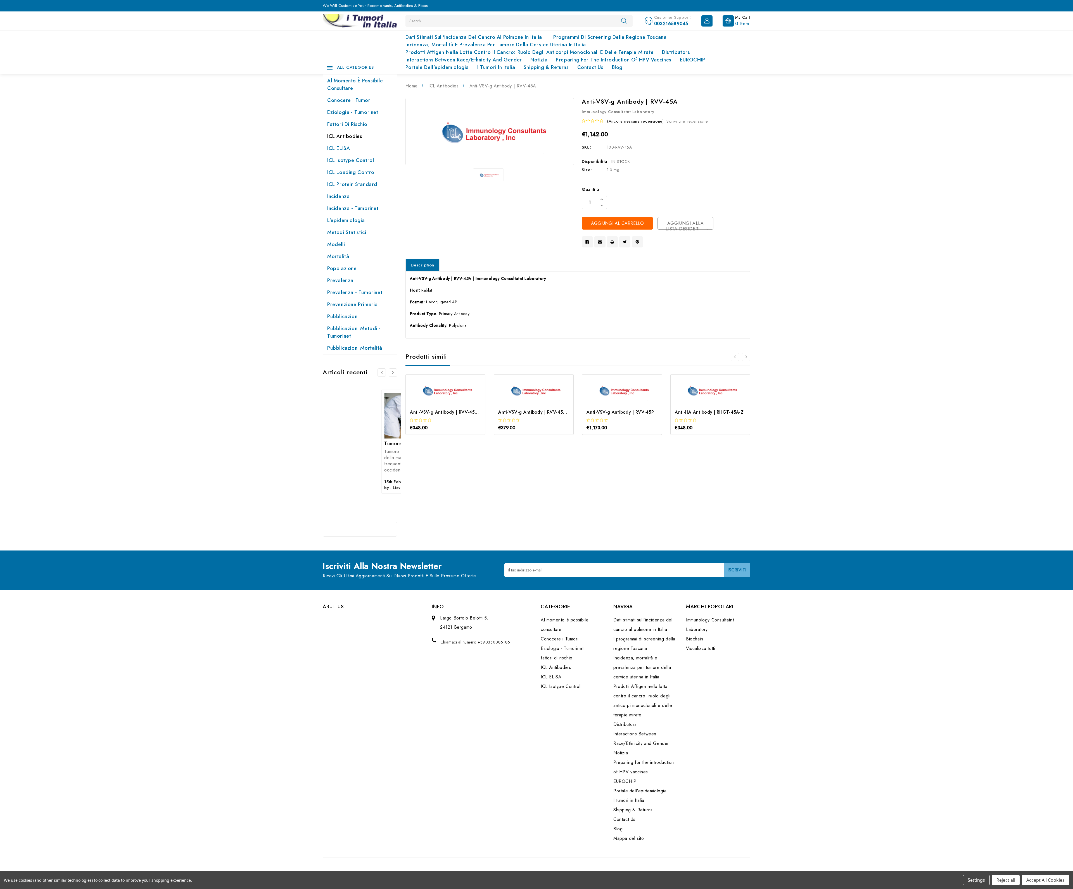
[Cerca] (623, 20)
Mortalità (338, 256)
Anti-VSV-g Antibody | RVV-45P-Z (534, 412)
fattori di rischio (347, 124)
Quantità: (591, 189)
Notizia (538, 59)
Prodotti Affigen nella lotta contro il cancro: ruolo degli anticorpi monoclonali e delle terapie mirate (529, 52)
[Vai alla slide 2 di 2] (735, 357)
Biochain (694, 639)
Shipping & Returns (546, 67)
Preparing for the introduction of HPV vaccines (613, 59)
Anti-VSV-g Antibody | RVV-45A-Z (446, 412)
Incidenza (338, 196)
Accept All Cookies (1045, 880)
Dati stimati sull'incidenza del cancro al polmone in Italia (473, 37)
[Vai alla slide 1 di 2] (382, 372)
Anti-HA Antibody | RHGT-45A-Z (709, 412)
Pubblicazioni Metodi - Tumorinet (354, 332)
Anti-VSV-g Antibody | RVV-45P (620, 412)
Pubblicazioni (343, 316)
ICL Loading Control (351, 172)
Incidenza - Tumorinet (353, 208)
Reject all (1005, 880)
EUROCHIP (692, 59)
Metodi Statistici (346, 232)
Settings (976, 880)
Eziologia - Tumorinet (352, 112)
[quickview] (453, 401)
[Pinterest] (637, 241)
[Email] (600, 241)
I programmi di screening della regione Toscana (608, 37)
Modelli (336, 244)
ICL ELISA (338, 148)
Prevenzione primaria (352, 304)
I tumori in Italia (496, 67)
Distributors (676, 52)
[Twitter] (624, 241)
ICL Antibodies (344, 136)
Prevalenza (340, 280)
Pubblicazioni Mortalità (354, 348)
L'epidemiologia (346, 220)
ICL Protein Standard (352, 184)
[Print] (612, 241)
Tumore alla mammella (352, 443)
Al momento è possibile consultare (355, 84)
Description (422, 265)
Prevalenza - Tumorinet (354, 292)
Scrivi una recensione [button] (687, 121)
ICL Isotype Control (350, 160)
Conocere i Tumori (349, 100)
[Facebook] (587, 241)
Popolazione (342, 268)
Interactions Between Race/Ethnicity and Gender (463, 59)
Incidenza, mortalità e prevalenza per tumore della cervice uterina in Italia (495, 44)
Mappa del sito (628, 838)
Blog (617, 67)
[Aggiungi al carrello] (438, 401)
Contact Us (590, 67)
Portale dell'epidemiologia (437, 67)
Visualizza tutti (700, 648)
